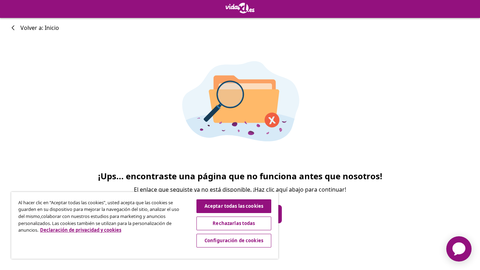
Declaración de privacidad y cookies (80, 230)
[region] (144, 225)
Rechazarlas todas (234, 223)
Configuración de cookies (234, 240)
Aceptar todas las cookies (234, 206)
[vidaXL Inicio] (240, 8)
